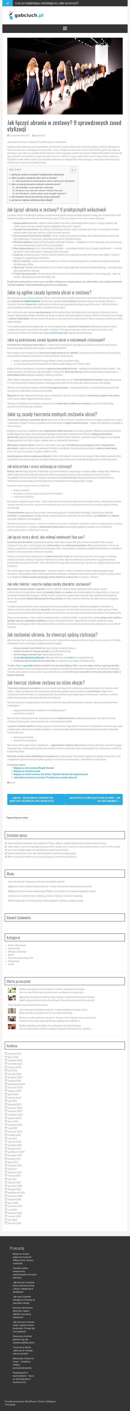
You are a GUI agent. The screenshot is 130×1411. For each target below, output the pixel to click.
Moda (12, 782)
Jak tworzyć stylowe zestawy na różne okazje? (32, 200)
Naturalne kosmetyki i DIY (20, 958)
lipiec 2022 (13, 1121)
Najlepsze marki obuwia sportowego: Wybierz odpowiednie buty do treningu (57, 997)
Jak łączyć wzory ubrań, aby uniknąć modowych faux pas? (39, 190)
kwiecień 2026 (15, 1060)
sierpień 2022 (14, 1118)
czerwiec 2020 (15, 1206)
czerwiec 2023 (15, 1108)
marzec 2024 (14, 1098)
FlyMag (49, 1401)
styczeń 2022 (14, 1142)
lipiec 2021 (13, 1162)
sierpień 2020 (14, 1199)
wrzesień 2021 (15, 1155)
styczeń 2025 (14, 1074)
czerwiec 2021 (15, 1165)
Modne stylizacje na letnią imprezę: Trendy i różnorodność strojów (52, 989)
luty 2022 (12, 1138)
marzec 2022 (14, 1135)
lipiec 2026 (13, 1057)
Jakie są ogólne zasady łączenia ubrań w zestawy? (34, 178)
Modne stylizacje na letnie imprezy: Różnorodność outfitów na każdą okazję (45, 900)
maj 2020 (12, 1209)
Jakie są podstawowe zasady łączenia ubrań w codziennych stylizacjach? (45, 181)
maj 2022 (12, 1128)
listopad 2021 (14, 1148)
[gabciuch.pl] (25, 15)
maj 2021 (12, 1169)
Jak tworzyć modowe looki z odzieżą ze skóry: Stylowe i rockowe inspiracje (45, 896)
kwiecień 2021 (15, 1172)
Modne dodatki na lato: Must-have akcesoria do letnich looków (50, 1025)
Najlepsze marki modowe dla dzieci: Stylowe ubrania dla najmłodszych (51, 774)
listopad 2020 (14, 1189)
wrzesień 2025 (15, 1063)
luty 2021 (12, 1179)
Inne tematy (14, 948)
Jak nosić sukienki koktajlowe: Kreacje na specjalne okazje (24, 1299)
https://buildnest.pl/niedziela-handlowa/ (28, 1005)
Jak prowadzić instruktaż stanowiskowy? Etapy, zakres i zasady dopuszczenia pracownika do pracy (56, 843)
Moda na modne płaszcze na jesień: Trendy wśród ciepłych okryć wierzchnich (57, 1017)
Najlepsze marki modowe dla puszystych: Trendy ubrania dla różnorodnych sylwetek (50, 886)
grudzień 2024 (15, 1077)
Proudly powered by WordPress (20, 1401)
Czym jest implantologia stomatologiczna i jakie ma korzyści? (37, 850)
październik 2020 (16, 1192)
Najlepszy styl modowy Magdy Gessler (34, 768)
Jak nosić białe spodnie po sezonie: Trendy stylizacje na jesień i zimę (53, 1009)
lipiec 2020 (13, 1203)
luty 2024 (12, 1101)
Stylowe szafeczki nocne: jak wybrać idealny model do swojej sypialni (50, 3)
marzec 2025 (14, 1067)
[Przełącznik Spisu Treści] (71, 170)
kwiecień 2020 (15, 1213)
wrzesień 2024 (15, 1087)
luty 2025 (12, 1070)
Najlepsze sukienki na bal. (27, 771)
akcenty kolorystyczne (32, 657)
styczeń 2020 (14, 1223)
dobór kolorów (32, 301)
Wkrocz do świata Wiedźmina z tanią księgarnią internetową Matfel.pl (41, 857)
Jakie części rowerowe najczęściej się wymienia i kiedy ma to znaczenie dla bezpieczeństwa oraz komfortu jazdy (63, 846)
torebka (70, 657)
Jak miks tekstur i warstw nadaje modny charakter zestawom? (40, 193)
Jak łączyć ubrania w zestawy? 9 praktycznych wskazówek (37, 174)
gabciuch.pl (39, 135)
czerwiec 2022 (15, 1125)
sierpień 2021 (14, 1158)
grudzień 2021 (15, 1145)
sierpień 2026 (14, 1053)
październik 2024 (16, 1084)
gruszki (28, 665)
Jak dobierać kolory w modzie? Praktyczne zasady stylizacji (45, 777)
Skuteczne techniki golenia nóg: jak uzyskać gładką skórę (23, 1339)
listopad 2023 (14, 1104)
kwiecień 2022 (15, 1131)
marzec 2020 (14, 1216)
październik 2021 (16, 1152)
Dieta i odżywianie (17, 945)
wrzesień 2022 (15, 1114)
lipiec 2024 (13, 1094)
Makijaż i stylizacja (17, 951)
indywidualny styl (58, 333)
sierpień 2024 (14, 1091)
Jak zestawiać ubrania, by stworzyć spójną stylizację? (35, 197)
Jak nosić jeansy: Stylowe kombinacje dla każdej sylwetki (36, 881)
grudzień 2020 (15, 1186)
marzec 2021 (14, 1175)
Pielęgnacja (13, 961)
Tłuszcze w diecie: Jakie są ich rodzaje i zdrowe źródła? (23, 1350)
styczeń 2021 (14, 1182)
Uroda (11, 964)
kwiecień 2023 (15, 1111)
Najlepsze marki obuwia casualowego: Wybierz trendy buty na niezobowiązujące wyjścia (52, 891)
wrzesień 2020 (15, 1196)
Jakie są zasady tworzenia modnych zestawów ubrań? (35, 184)
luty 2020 (12, 1220)
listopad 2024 (14, 1081)
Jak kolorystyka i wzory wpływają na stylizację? (34, 187)
